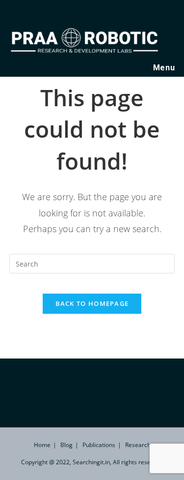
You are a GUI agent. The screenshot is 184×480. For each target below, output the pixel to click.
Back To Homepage (92, 303)
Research (138, 445)
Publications (98, 445)
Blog (66, 445)
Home (42, 445)
